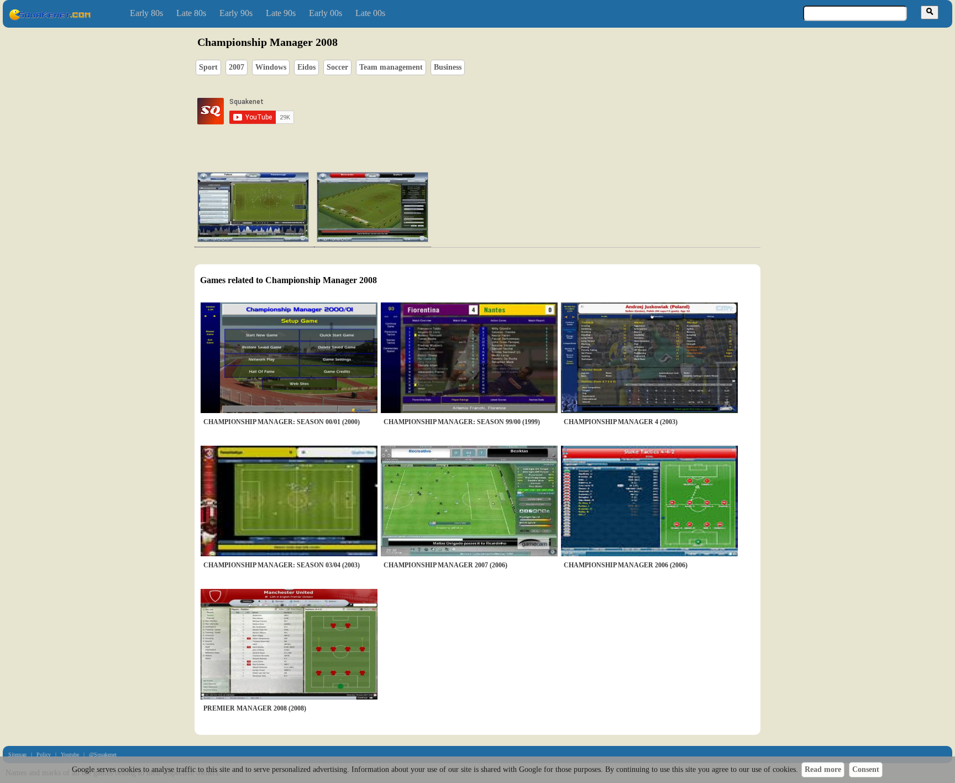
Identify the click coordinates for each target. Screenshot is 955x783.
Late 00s (370, 13)
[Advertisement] (509, 111)
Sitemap (17, 754)
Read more (823, 769)
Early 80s (146, 13)
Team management (391, 67)
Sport (208, 67)
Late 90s (281, 13)
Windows (270, 67)
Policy (43, 754)
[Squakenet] (49, 18)
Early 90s (236, 13)
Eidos (306, 67)
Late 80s (191, 13)
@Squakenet (103, 754)
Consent (865, 769)
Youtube (70, 754)
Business (447, 67)
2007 (236, 67)
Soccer (337, 67)
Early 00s (325, 13)
